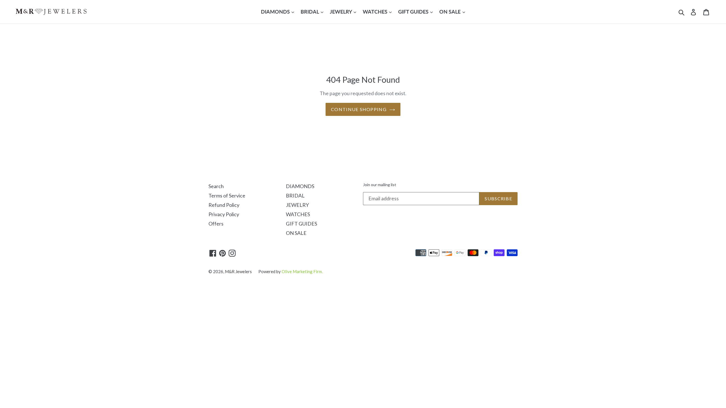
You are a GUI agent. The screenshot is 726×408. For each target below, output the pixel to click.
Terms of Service (226, 195)
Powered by (290, 271)
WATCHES (376, 11)
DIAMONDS (276, 11)
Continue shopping (359, 109)
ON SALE (450, 11)
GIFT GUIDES (414, 11)
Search (216, 186)
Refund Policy (223, 205)
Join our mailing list (379, 184)
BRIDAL (310, 11)
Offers (215, 223)
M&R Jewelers (238, 271)
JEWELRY (341, 11)
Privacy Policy (223, 214)
